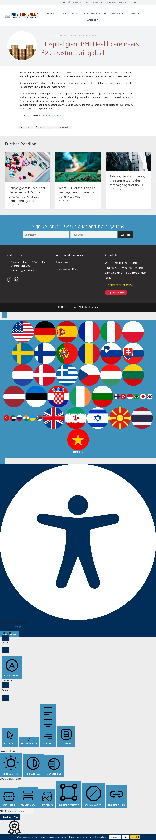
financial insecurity (44, 127)
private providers (63, 127)
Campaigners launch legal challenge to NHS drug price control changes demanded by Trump (27, 194)
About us (123, 2)
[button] (125, 234)
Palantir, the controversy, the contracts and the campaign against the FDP (127, 180)
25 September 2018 (51, 115)
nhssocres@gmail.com (22, 270)
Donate (134, 2)
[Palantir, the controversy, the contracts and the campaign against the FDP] (128, 160)
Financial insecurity (70, 35)
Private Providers (89, 35)
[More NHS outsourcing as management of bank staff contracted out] (78, 166)
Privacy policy (63, 262)
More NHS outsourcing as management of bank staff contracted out (78, 192)
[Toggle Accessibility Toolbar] (4, 315)
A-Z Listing (78, 2)
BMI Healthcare (25, 127)
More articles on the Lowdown (101, 2)
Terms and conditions (67, 268)
